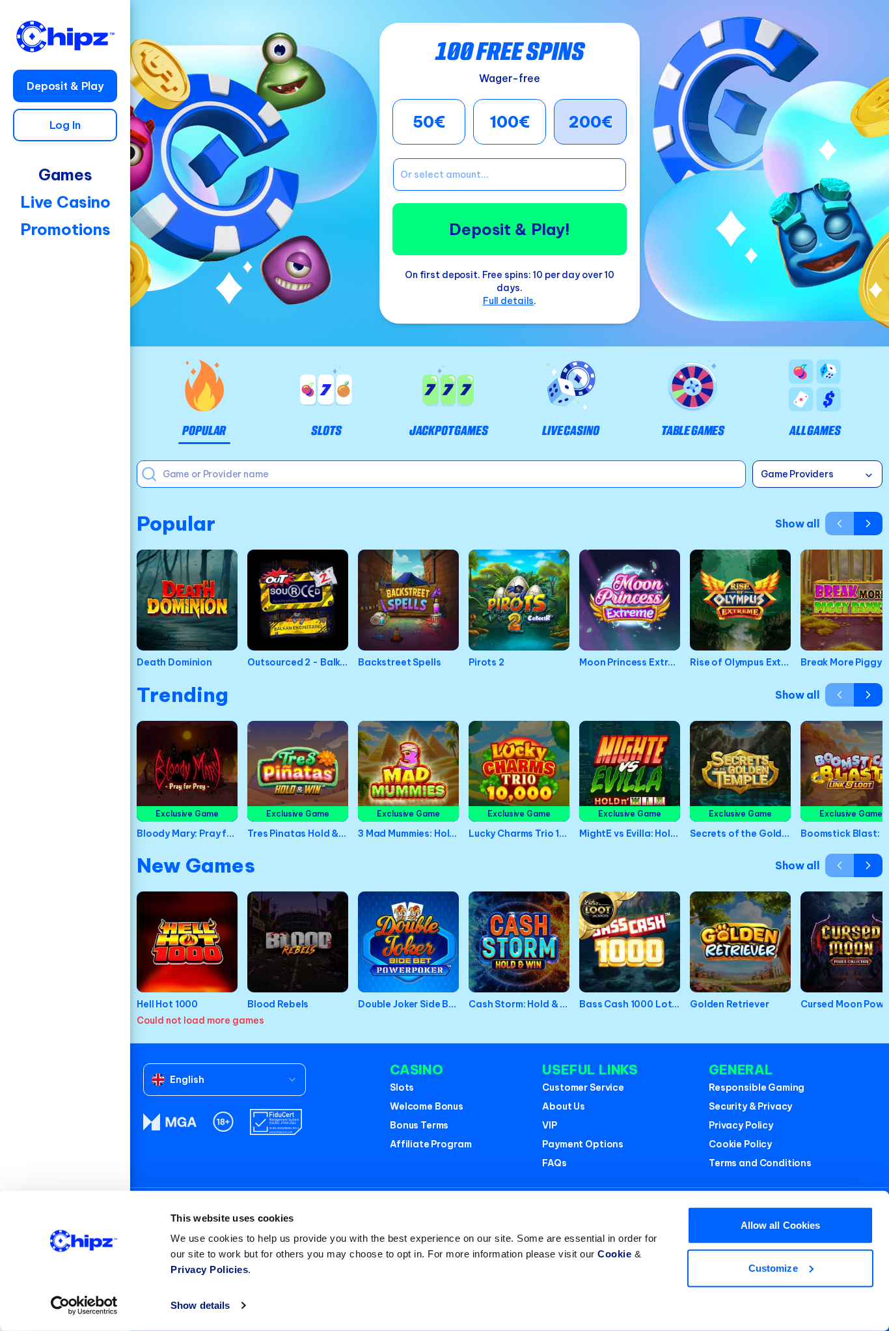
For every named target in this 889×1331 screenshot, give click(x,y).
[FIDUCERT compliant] (276, 1122)
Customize (773, 1267)
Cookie (614, 1253)
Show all (797, 523)
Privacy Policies (209, 1269)
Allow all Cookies (781, 1225)
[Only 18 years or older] (223, 1122)
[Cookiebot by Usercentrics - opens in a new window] (84, 1305)
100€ (509, 122)
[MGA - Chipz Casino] (170, 1122)
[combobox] (224, 1079)
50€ (429, 122)
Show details (200, 1305)
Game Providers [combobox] (797, 474)
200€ (590, 122)
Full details (508, 301)
